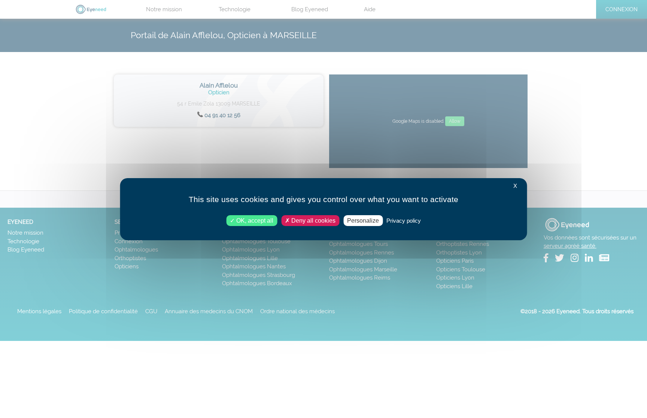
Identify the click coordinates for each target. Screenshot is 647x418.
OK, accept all (254, 220)
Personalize (363, 220)
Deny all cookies (312, 220)
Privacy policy (403, 220)
